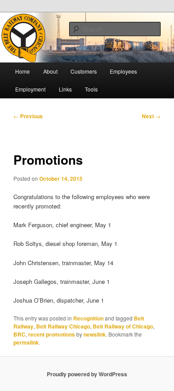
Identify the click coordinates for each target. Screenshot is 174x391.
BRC (19, 334)
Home (22, 71)
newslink (94, 334)
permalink (26, 342)
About (50, 71)
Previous (28, 116)
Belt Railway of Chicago (123, 326)
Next (151, 116)
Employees (123, 71)
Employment (30, 89)
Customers (83, 71)
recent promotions (51, 334)
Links (65, 89)
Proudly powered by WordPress (87, 374)
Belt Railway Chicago (63, 326)
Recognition (88, 318)
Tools (91, 89)
